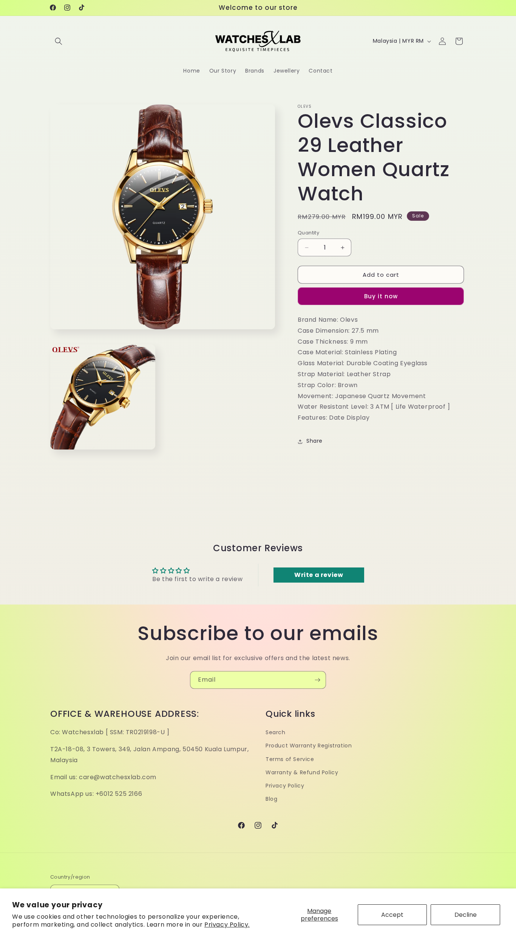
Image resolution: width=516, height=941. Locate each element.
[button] (58, 41)
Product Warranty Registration (309, 745)
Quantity (308, 232)
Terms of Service (290, 759)
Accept (392, 914)
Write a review (318, 574)
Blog (271, 799)
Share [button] (314, 441)
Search (276, 732)
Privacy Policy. (227, 924)
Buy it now (381, 297)
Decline (465, 914)
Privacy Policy (285, 785)
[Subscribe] (317, 680)
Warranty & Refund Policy (302, 772)
